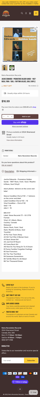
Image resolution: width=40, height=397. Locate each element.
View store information (14, 140)
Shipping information (28, 171)
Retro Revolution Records (11, 75)
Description (9, 171)
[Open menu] (36, 13)
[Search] (22, 13)
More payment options (20, 126)
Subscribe (31, 360)
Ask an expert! (7, 165)
